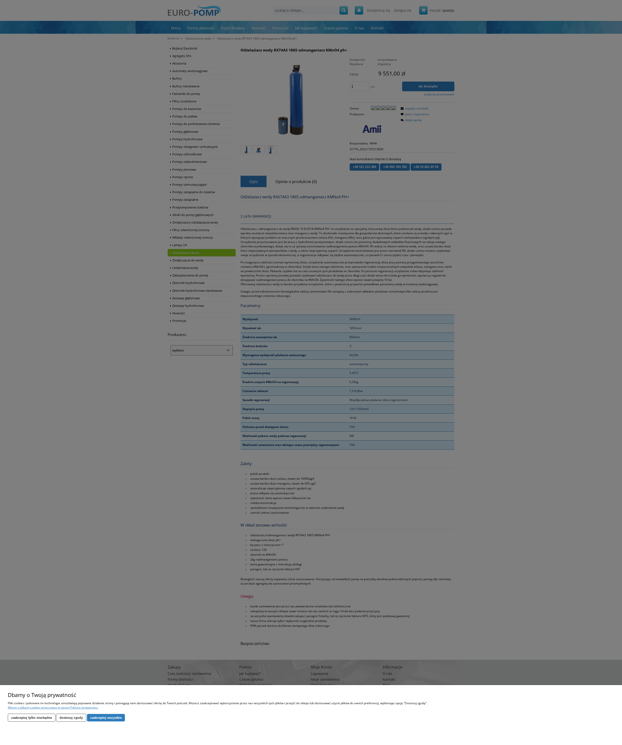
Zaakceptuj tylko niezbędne (31, 718)
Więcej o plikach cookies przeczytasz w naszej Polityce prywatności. (53, 707)
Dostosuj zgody (71, 718)
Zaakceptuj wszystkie (106, 718)
